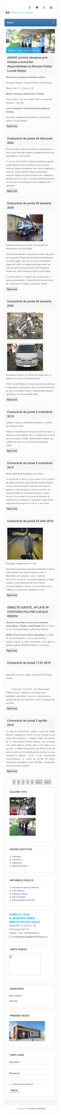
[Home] (30, 12)
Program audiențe (20, 893)
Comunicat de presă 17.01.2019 (29, 663)
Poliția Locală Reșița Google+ (44, 7)
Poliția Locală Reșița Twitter (37, 7)
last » (47, 781)
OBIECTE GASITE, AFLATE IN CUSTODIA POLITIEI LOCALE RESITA (28, 611)
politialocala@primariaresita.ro (31, 936)
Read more (12, 126)
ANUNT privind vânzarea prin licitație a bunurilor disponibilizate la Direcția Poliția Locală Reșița (29, 64)
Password (14, 1073)
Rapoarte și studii (19, 865)
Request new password (22, 1084)
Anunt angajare (19, 896)
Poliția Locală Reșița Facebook (30, 7)
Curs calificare (18, 890)
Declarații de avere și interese (25, 887)
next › (39, 781)
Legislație (16, 856)
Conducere (17, 859)
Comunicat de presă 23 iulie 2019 (30, 521)
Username (15, 1061)
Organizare (17, 862)
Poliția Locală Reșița (37, 1109)
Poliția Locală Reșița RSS (51, 7)
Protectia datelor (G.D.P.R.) (24, 900)
